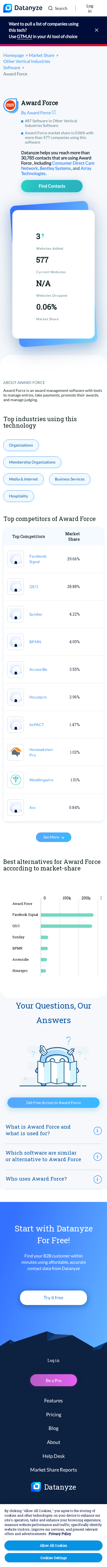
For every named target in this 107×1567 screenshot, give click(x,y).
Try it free (53, 1297)
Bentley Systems (56, 168)
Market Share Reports (53, 1470)
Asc (32, 807)
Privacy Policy (60, 1533)
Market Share (41, 55)
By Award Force (36, 112)
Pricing (53, 1414)
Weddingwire (41, 779)
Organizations (21, 445)
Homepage (13, 55)
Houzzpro (38, 697)
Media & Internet (23, 479)
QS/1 (33, 586)
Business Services (70, 479)
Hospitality (18, 496)
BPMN (35, 641)
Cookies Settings (53, 1558)
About (53, 1442)
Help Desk (54, 1456)
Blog (53, 1428)
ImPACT (36, 724)
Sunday (35, 614)
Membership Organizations (32, 462)
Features (53, 1400)
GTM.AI (24, 36)
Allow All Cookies (53, 1545)
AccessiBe (38, 669)
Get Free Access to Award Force (53, 1102)
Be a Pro (53, 1380)
